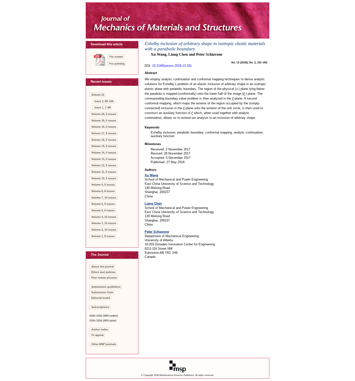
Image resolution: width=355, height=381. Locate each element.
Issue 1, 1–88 (102, 107)
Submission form (102, 292)
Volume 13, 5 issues (103, 159)
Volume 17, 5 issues (103, 133)
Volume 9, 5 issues (103, 184)
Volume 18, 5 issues (103, 126)
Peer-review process (104, 277)
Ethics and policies (103, 272)
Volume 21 (97, 94)
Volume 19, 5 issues (103, 120)
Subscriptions (100, 307)
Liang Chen (153, 203)
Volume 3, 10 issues (103, 223)
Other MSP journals (103, 344)
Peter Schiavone (157, 232)
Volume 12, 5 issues (103, 165)
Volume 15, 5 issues (103, 146)
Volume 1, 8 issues (103, 236)
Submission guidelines (106, 286)
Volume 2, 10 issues (103, 229)
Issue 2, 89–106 (104, 101)
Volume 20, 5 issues (103, 114)
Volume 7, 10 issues (103, 197)
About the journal (102, 266)
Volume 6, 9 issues (103, 203)
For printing (117, 63)
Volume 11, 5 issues (103, 171)
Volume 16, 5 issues (103, 139)
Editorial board (100, 297)
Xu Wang (151, 175)
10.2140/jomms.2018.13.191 (172, 65)
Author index (99, 329)
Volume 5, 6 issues (103, 210)
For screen (116, 56)
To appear (97, 335)
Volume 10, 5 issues (103, 178)
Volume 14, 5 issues (103, 152)
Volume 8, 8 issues (103, 191)
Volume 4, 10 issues (103, 216)
